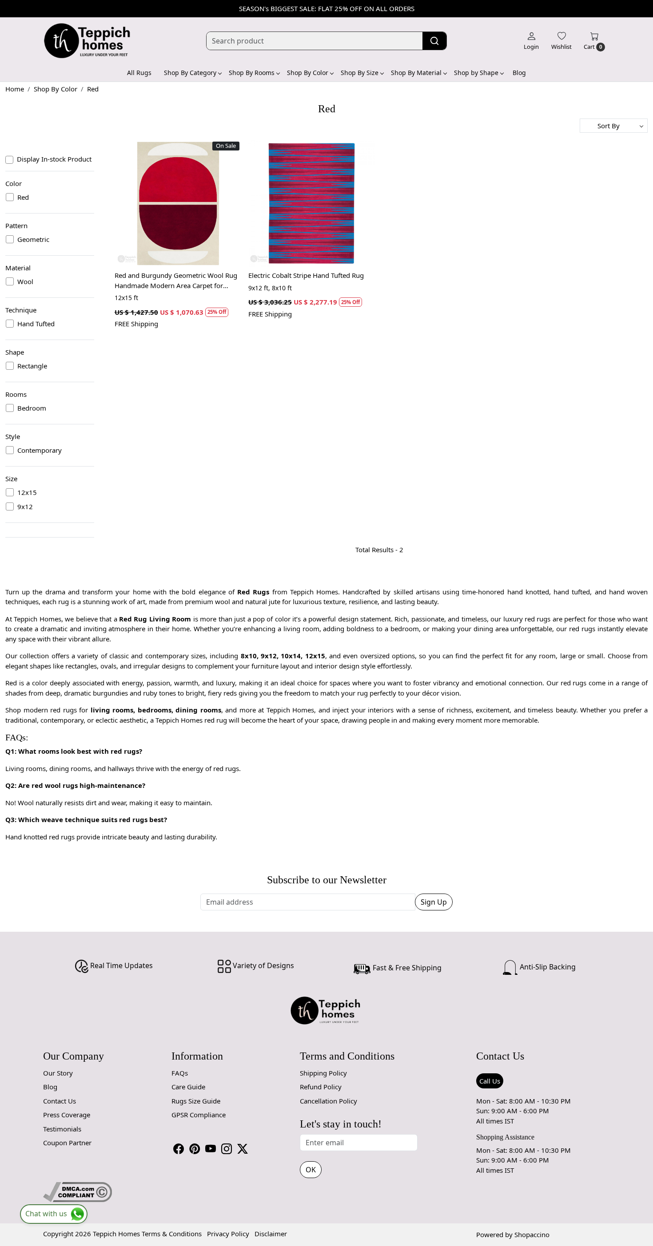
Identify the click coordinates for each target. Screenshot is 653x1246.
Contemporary (39, 450)
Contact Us (59, 1100)
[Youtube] (210, 1149)
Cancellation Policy (328, 1100)
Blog (519, 72)
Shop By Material (416, 72)
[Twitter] (242, 1149)
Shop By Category (190, 72)
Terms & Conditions (172, 1233)
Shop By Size (359, 72)
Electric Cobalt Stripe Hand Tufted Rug (306, 275)
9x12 (25, 506)
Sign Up (434, 902)
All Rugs (139, 72)
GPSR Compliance (198, 1114)
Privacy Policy (228, 1233)
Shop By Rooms (252, 72)
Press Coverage (66, 1114)
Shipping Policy (323, 1072)
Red (23, 197)
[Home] (87, 41)
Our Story (58, 1072)
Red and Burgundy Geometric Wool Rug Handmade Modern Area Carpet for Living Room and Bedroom (176, 280)
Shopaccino (531, 1234)
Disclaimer (271, 1233)
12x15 (27, 492)
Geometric (33, 239)
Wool (25, 281)
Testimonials (62, 1128)
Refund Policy (321, 1086)
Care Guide (188, 1086)
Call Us (489, 1080)
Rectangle (32, 366)
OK (311, 1170)
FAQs (179, 1072)
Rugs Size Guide (195, 1100)
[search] (434, 41)
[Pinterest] (194, 1149)
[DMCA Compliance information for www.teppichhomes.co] (77, 1191)
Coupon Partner (67, 1142)
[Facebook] (178, 1149)
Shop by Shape (476, 72)
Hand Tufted (36, 324)
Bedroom (31, 408)
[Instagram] (226, 1149)
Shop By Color (307, 72)
